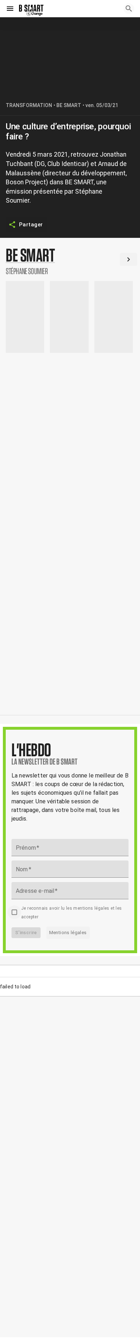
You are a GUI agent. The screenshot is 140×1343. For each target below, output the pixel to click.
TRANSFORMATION (29, 105)
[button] (70, 261)
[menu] (10, 8)
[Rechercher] (128, 8)
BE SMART (68, 105)
